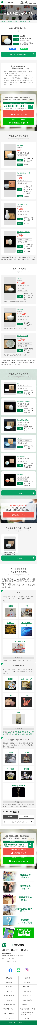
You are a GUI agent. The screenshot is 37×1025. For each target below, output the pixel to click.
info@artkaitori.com (12, 962)
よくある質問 (28, 982)
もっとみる (18, 493)
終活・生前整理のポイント (27, 1009)
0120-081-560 (10, 958)
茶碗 (9, 733)
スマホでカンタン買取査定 (18, 119)
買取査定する (19, 114)
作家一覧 (27, 978)
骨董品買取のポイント (9, 1009)
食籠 (19, 734)
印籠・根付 (25, 731)
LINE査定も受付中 (19, 123)
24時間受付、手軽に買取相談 (18, 111)
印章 (30, 734)
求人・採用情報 (27, 1000)
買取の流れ (9, 978)
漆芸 (27, 734)
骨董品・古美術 (24, 40)
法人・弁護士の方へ (9, 1013)
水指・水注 (14, 733)
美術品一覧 (9, 982)
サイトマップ (28, 1018)
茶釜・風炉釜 (22, 733)
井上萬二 (22, 36)
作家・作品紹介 (27, 995)
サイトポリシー (9, 1018)
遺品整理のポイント (9, 1004)
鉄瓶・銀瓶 (18, 731)
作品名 (26, 817)
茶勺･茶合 (15, 734)
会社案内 (9, 1000)
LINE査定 (9, 991)
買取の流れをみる (18, 515)
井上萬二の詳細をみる (18, 54)
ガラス (23, 734)
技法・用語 (9, 987)
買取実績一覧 (28, 991)
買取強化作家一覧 (9, 995)
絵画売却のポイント (27, 1004)
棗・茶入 (29, 733)
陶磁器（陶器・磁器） (26, 39)
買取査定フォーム (28, 987)
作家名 (10, 817)
